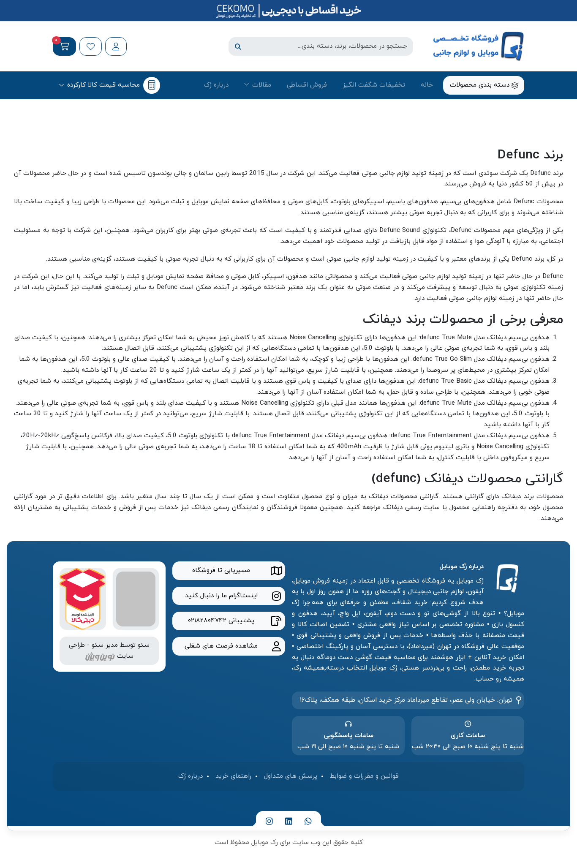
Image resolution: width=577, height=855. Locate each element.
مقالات (261, 85)
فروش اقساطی (307, 85)
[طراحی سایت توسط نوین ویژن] (100, 656)
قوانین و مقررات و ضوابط (364, 776)
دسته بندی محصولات (481, 85)
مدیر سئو (105, 645)
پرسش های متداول (290, 776)
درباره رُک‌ (216, 85)
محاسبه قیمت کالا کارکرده (103, 85)
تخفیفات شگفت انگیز (374, 85)
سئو (144, 645)
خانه (427, 85)
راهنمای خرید (233, 776)
